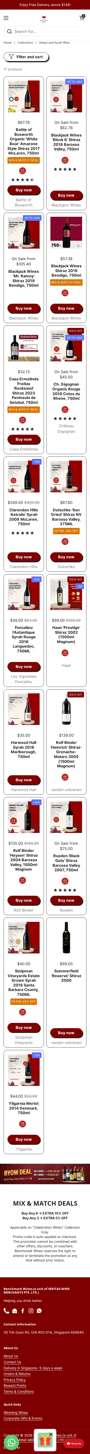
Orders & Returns (17, 1374)
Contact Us (12, 1362)
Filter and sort (30, 56)
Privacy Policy (15, 1380)
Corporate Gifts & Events (23, 1418)
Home (8, 42)
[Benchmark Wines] (44, 18)
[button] (81, 18)
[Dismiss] (51, 1435)
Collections (25, 42)
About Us (11, 1356)
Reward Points (15, 1385)
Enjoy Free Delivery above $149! (45, 4)
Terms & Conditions (19, 1391)
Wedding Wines (16, 1412)
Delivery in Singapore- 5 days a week (33, 1368)
